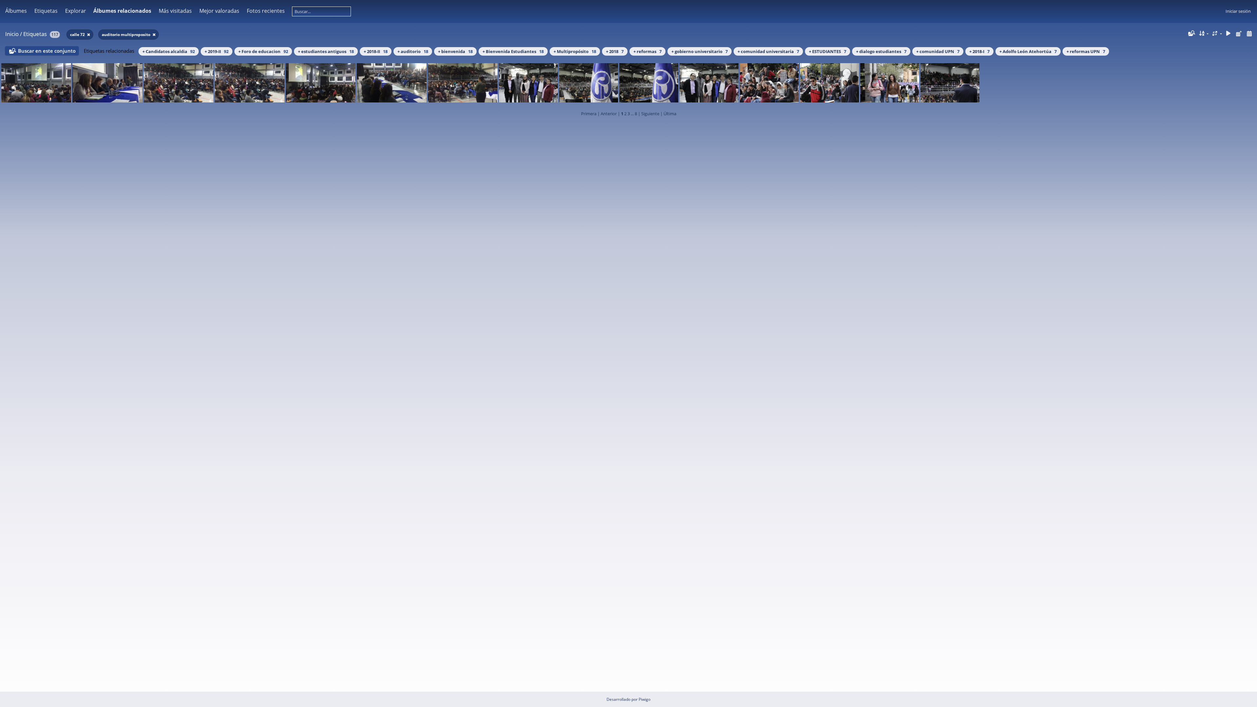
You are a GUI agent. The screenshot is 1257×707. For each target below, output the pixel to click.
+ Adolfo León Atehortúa (1028, 51)
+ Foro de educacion (263, 51)
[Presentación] (1228, 33)
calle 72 (78, 34)
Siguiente (650, 114)
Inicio (12, 34)
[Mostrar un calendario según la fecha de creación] (1249, 33)
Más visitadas (175, 10)
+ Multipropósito (575, 51)
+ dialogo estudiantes (881, 51)
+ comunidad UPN (937, 51)
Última (670, 114)
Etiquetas (35, 34)
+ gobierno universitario (699, 51)
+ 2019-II (216, 51)
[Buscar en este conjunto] (1191, 33)
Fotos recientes (266, 10)
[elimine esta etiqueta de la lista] (88, 34)
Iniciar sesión (1238, 11)
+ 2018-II (376, 51)
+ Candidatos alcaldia (168, 51)
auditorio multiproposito (126, 34)
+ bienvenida (455, 51)
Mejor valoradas (219, 10)
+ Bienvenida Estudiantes (513, 51)
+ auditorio (412, 51)
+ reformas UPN (1085, 51)
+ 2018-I (979, 51)
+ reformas (647, 51)
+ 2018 (615, 51)
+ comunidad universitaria (768, 51)
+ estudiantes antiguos (326, 51)
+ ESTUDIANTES (827, 51)
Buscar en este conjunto (47, 50)
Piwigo (644, 699)
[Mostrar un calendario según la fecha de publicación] (1239, 33)
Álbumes (16, 10)
